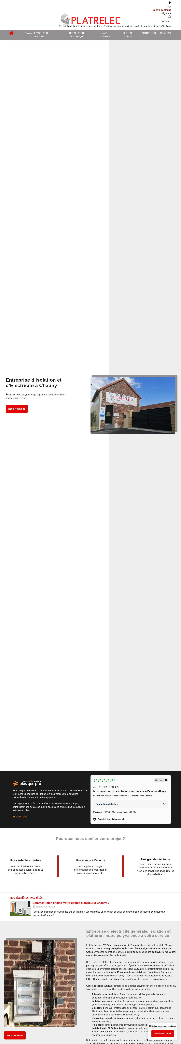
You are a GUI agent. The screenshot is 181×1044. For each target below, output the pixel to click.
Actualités (149, 33)
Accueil (11, 33)
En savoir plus (20, 816)
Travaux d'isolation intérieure (36, 35)
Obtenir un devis (163, 1033)
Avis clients (105, 35)
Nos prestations (16, 409)
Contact (165, 33)
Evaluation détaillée (107, 804)
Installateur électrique (77, 35)
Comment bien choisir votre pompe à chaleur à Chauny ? (71, 902)
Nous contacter (15, 1035)
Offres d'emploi (127, 35)
